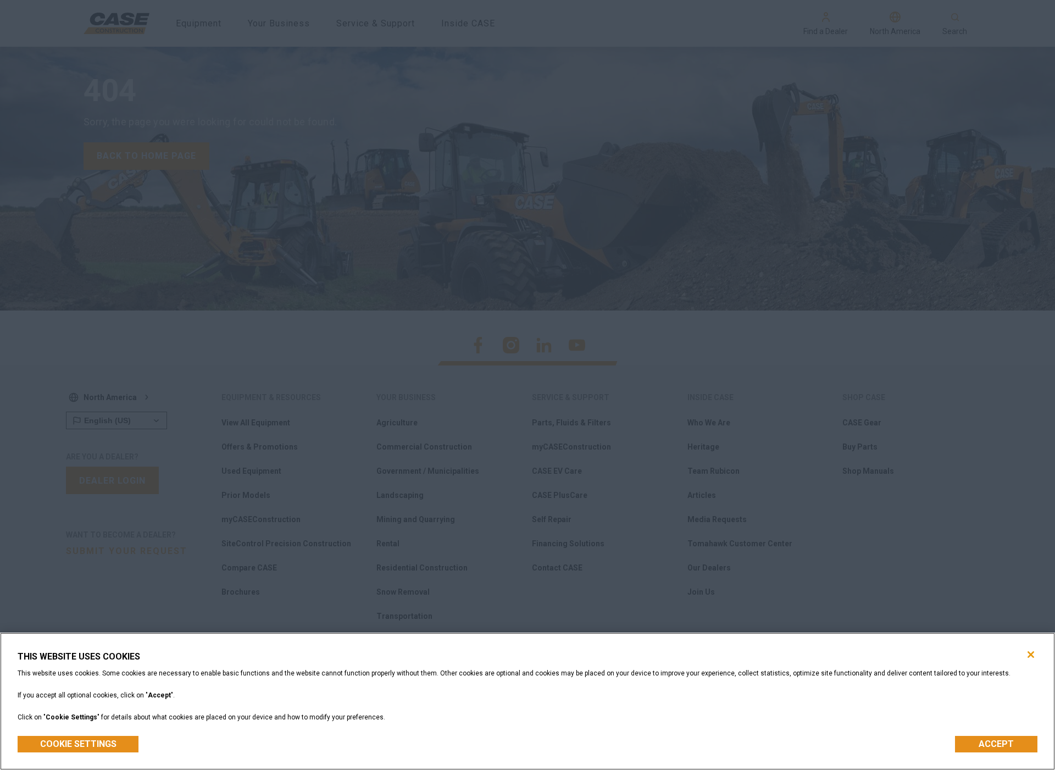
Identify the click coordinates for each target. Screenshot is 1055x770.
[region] (527, 701)
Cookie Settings (78, 744)
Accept (996, 744)
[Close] (1030, 654)
